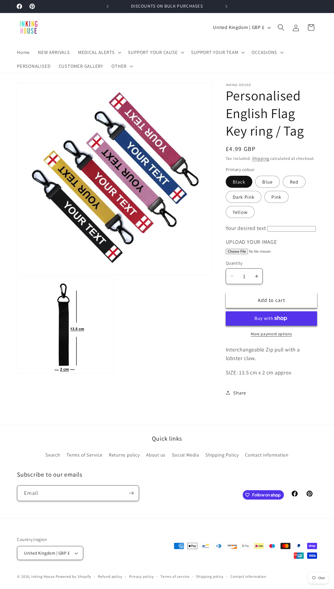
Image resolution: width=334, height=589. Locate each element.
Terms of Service (84, 455)
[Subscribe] (131, 493)
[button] (99, 52)
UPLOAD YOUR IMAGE (251, 241)
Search (52, 455)
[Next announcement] (226, 6)
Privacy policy (141, 576)
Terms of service (174, 576)
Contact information (267, 455)
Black (239, 182)
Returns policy (124, 455)
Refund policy (110, 576)
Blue (267, 182)
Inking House (43, 576)
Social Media (185, 455)
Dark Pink (244, 197)
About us (155, 455)
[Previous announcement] (108, 6)
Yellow (240, 212)
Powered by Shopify (73, 576)
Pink (276, 197)
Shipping (260, 158)
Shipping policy (210, 576)
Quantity (234, 263)
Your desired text (246, 228)
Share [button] (239, 392)
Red (294, 182)
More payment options (271, 333)
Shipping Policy (222, 455)
